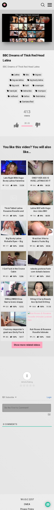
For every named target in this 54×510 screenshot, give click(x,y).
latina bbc (27, 91)
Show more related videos (27, 345)
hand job (13, 91)
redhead (14, 96)
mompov (42, 91)
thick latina (40, 96)
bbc (27, 75)
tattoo (26, 96)
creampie (39, 85)
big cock (15, 85)
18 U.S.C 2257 (27, 499)
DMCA (27, 504)
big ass (38, 75)
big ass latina (18, 80)
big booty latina (36, 80)
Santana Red (27, 102)
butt (27, 85)
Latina (16, 75)
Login (49, 397)
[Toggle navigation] (49, 5)
